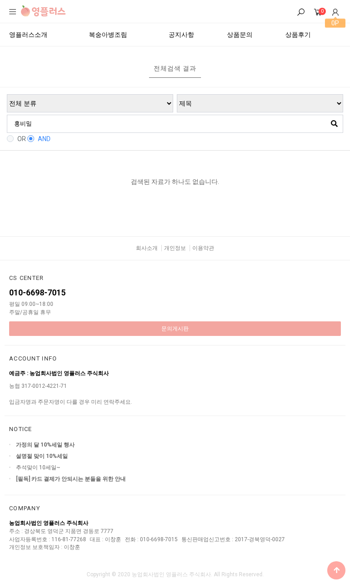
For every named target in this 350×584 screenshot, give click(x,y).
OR (21, 138)
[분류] (13, 12)
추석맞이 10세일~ (38, 467)
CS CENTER (26, 277)
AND (44, 138)
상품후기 (298, 34)
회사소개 (147, 248)
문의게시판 (175, 328)
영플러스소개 (28, 34)
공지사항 (181, 34)
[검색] (334, 124)
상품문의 (239, 34)
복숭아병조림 (108, 34)
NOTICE (20, 429)
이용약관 (203, 248)
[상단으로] (336, 570)
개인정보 (175, 248)
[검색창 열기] (301, 12)
